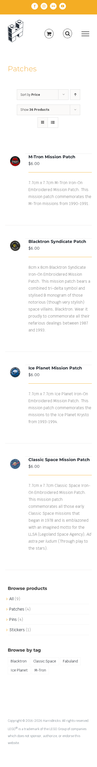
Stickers (17, 629)
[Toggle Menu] (85, 33)
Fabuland (70, 661)
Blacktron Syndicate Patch (57, 241)
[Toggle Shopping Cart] (49, 33)
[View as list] (53, 122)
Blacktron (19, 661)
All (11, 598)
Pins (13, 619)
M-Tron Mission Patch (51, 156)
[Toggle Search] (67, 33)
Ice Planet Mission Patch (55, 368)
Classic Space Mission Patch (59, 459)
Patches (16, 609)
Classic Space (44, 661)
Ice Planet (19, 670)
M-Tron (40, 670)
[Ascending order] (75, 94)
